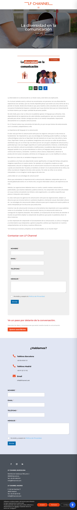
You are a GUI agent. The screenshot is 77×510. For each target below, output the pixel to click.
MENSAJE (15, 279)
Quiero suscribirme (17, 329)
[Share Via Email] (36, 88)
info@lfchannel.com (23, 380)
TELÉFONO (16, 269)
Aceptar (42, 505)
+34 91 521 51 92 (22, 370)
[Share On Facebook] (45, 88)
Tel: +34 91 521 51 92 (14, 494)
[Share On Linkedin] (40, 88)
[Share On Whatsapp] (31, 88)
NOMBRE (15, 248)
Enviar (14, 302)
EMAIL (14, 259)
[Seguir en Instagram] (16, 464)
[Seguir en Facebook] (11, 464)
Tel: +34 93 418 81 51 (14, 478)
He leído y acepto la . (29, 296)
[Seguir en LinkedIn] (22, 464)
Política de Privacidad (37, 296)
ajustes (17, 506)
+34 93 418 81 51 (22, 360)
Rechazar (54, 505)
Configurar (66, 505)
